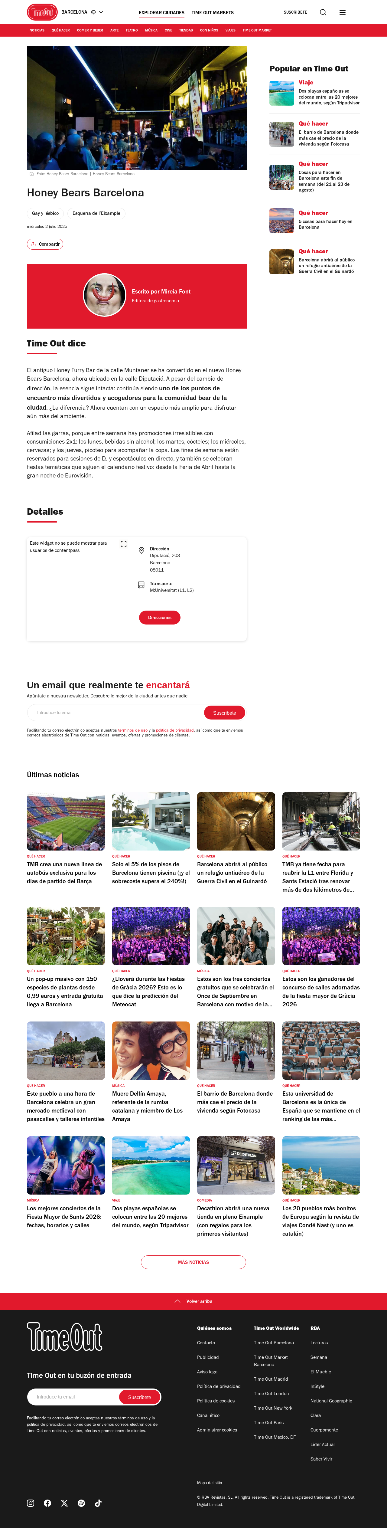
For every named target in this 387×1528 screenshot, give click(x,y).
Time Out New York (273, 1408)
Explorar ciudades (161, 13)
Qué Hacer (61, 31)
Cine (168, 31)
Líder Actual (323, 1445)
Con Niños (209, 31)
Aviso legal (208, 1372)
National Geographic (331, 1401)
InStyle (317, 1387)
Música (151, 31)
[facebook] (47, 1503)
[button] (123, 544)
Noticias (37, 31)
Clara (316, 1416)
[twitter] (64, 1503)
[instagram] (30, 1503)
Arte (114, 31)
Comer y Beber (90, 31)
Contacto (206, 1343)
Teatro (132, 31)
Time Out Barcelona (274, 1343)
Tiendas (186, 31)
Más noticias (193, 1263)
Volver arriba (200, 1302)
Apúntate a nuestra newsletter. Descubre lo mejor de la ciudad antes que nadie (107, 696)
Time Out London (271, 1394)
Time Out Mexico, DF (275, 1437)
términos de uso (133, 731)
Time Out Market (257, 31)
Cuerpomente (324, 1430)
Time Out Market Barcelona (271, 1362)
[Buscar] (323, 12)
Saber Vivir (321, 1459)
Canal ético (208, 1416)
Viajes (231, 31)
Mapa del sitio (209, 1483)
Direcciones (159, 618)
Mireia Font (175, 293)
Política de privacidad (219, 1387)
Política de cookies (216, 1401)
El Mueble (321, 1372)
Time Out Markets (213, 13)
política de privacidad (175, 731)
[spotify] (81, 1503)
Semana (319, 1358)
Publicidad (208, 1358)
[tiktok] (98, 1503)
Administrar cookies (217, 1430)
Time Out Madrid (271, 1379)
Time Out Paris (269, 1423)
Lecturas (319, 1343)
